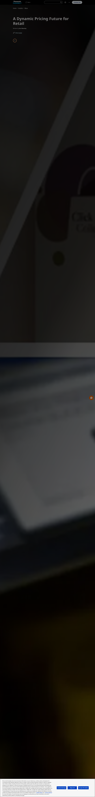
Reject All (72, 787)
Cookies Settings (61, 787)
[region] (47, 788)
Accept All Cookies (83, 787)
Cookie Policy (39, 792)
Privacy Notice (48, 792)
